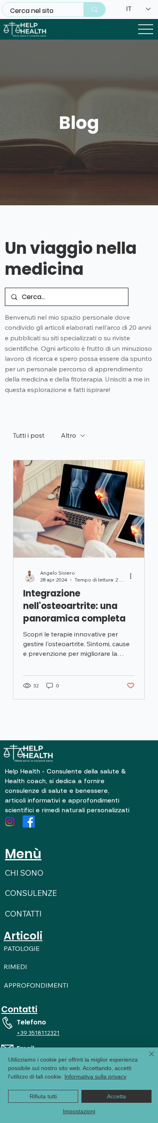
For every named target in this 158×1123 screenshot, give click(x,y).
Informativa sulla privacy (95, 1076)
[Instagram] (10, 821)
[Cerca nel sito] (94, 9)
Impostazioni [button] (79, 1111)
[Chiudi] (146, 1058)
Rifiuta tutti (43, 1096)
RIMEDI (15, 967)
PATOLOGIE (22, 948)
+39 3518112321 (38, 1033)
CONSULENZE (31, 893)
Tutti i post (29, 435)
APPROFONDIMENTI (36, 985)
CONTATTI (23, 914)
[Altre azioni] (133, 576)
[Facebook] (29, 821)
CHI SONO (24, 873)
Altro (68, 435)
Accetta (116, 1096)
